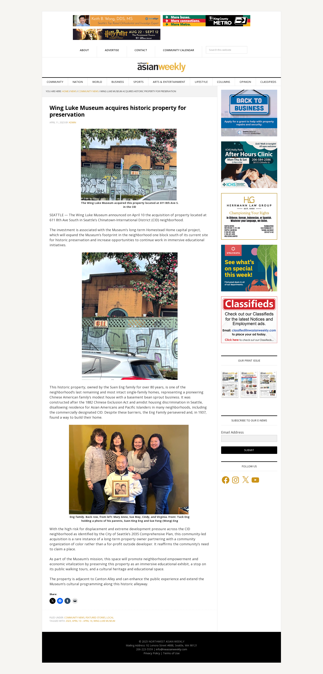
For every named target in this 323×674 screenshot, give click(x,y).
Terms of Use (171, 653)
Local (110, 617)
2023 (68, 621)
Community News (74, 617)
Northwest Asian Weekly (161, 67)
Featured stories (95, 617)
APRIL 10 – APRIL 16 (82, 621)
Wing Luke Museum (104, 621)
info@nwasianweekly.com (171, 649)
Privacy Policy (152, 653)
